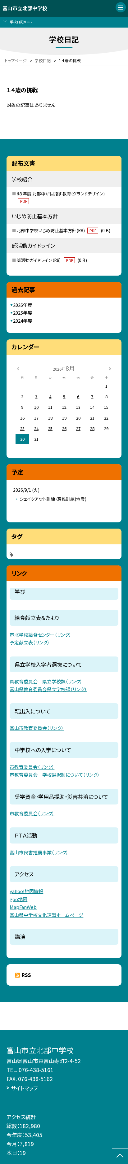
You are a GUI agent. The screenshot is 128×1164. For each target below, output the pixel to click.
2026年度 (22, 305)
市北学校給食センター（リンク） (40, 634)
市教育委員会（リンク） (32, 767)
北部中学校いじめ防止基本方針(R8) (63, 230)
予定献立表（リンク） (30, 642)
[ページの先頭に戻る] (120, 1156)
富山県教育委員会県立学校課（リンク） (48, 689)
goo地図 (18, 899)
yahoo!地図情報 (26, 891)
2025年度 (22, 312)
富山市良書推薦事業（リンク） (39, 852)
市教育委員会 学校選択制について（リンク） (55, 774)
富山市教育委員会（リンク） (37, 728)
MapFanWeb (23, 907)
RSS (26, 975)
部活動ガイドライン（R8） (51, 260)
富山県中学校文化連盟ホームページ (46, 915)
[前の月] (18, 368)
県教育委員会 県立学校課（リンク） (46, 681)
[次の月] (110, 368)
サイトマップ (24, 1088)
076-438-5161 (36, 1070)
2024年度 (22, 320)
